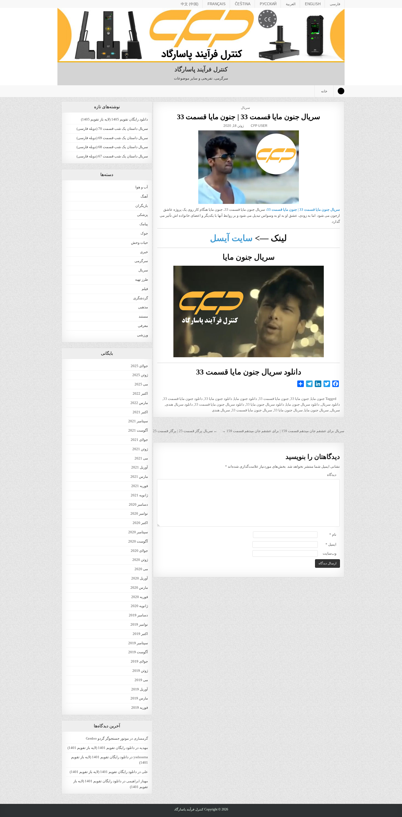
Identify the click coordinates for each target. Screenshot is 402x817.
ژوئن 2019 (140, 671)
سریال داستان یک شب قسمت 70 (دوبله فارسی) (112, 129)
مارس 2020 (139, 587)
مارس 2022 (139, 403)
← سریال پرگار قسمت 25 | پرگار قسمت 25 (185, 431)
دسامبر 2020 (138, 504)
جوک (144, 233)
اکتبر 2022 (140, 393)
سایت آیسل (231, 238)
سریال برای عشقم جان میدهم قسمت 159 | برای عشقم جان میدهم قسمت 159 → (283, 431)
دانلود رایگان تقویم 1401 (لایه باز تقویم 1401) (101, 748)
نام (332, 534)
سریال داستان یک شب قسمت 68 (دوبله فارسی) (112, 147)
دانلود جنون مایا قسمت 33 (183, 399)
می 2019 (141, 680)
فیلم (145, 289)
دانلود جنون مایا (245, 399)
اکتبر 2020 (140, 523)
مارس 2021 (139, 477)
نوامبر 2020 (139, 513)
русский (268, 4)
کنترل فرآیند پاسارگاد (201, 69)
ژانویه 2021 (139, 495)
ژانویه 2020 (139, 606)
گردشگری (140, 298)
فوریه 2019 (139, 707)
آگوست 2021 (138, 430)
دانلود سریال (330, 404)
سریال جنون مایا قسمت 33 (252, 410)
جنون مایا (318, 399)
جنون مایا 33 (299, 399)
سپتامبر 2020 (138, 532)
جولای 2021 (139, 440)
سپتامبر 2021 (138, 421)
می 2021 (141, 458)
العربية (291, 4)
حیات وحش (139, 243)
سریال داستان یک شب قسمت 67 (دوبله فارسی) (112, 156)
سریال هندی (221, 410)
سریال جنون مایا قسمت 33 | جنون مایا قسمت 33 (249, 117)
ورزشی (142, 335)
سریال (245, 108)
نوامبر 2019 (139, 624)
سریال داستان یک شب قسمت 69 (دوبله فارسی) (112, 138)
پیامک (143, 224)
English (313, 4)
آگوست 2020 (138, 541)
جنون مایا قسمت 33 (274, 399)
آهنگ (144, 196)
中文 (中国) (189, 4)
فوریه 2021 (139, 486)
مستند (143, 316)
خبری (144, 252)
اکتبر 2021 (140, 412)
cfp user (259, 126)
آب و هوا (141, 187)
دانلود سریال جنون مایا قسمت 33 (219, 404)
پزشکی (142, 215)
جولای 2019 (139, 661)
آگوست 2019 (138, 652)
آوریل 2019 (139, 689)
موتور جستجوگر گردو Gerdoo (107, 738)
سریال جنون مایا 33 (288, 410)
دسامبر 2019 (138, 615)
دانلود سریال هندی (179, 404)
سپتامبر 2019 (138, 643)
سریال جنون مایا (316, 410)
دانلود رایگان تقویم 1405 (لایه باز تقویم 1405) (114, 119)
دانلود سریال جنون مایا (302, 404)
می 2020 (141, 569)
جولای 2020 (139, 551)
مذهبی (143, 307)
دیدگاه (331, 475)
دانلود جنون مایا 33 (218, 399)
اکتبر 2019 (140, 634)
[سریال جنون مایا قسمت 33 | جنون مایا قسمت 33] (248, 167)
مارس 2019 (139, 698)
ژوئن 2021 (140, 449)
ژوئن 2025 (140, 375)
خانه (324, 91)
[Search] (341, 91)
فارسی (335, 4)
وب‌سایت (329, 553)
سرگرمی (141, 261)
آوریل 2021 (139, 467)
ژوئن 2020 (140, 560)
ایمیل (330, 544)
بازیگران (141, 206)
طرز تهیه (141, 279)
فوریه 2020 (139, 597)
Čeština (242, 4)
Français (217, 4)
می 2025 (141, 384)
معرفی (143, 326)
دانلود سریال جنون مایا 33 (265, 404)
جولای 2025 (139, 366)
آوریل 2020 (139, 578)
